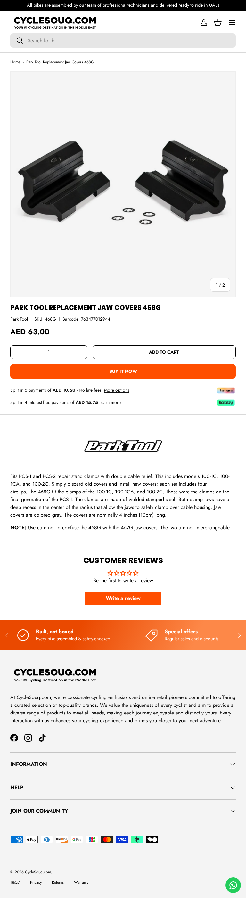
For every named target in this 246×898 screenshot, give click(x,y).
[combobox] (123, 40)
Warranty (81, 882)
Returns (58, 882)
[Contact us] (233, 885)
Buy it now (123, 371)
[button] (218, 22)
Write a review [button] (123, 598)
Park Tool (19, 319)
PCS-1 (66, 499)
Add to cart (164, 352)
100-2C (155, 491)
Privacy (36, 882)
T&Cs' (15, 882)
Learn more (110, 402)
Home (15, 62)
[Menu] (232, 22)
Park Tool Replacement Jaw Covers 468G (60, 62)
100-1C (104, 491)
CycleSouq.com (38, 872)
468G (44, 491)
